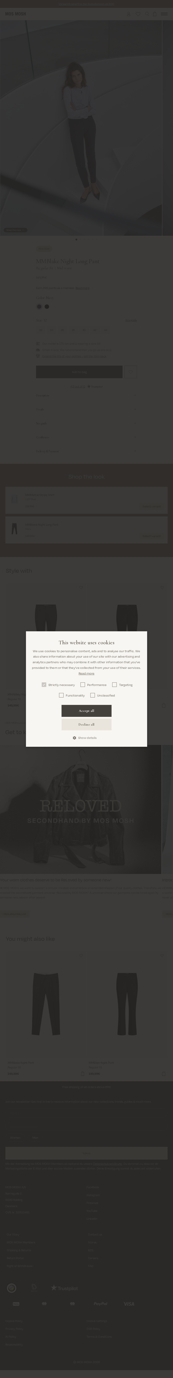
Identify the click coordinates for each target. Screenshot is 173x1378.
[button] (86, 738)
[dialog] (86, 689)
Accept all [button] (86, 711)
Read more (87, 673)
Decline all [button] (86, 724)
